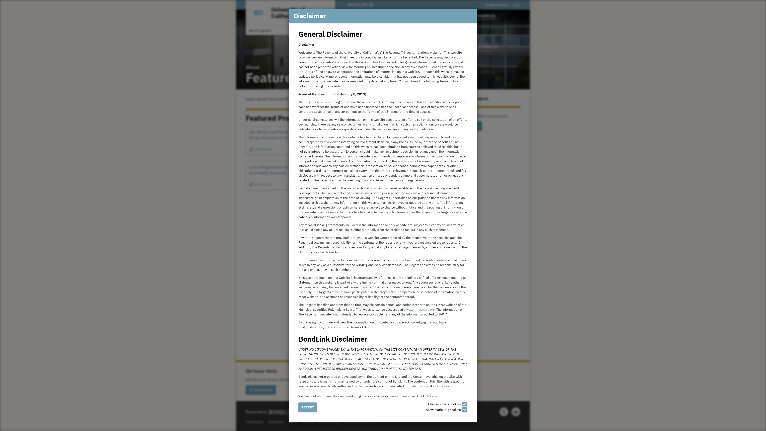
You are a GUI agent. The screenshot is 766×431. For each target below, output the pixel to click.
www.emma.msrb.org (419, 309)
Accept (308, 407)
